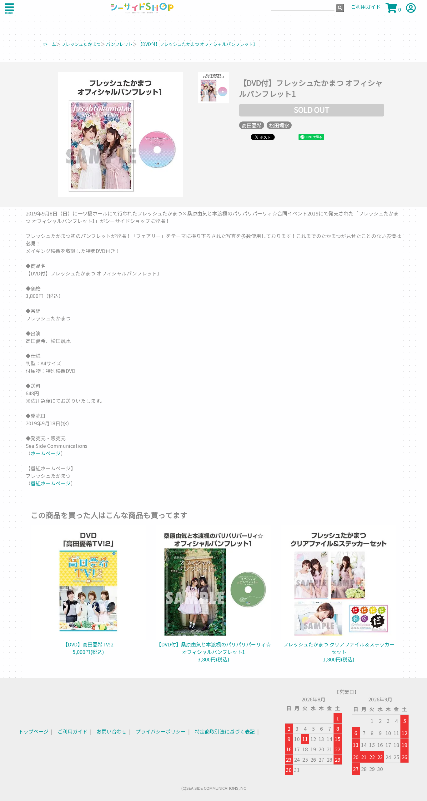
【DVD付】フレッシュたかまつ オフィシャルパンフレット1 (196, 44)
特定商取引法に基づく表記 (225, 731)
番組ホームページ (51, 483)
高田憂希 (252, 125)
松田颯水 (279, 125)
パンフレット (119, 44)
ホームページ (46, 453)
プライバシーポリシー (161, 731)
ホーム (49, 44)
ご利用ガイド (73, 731)
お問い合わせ (112, 731)
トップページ (33, 731)
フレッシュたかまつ (81, 44)
